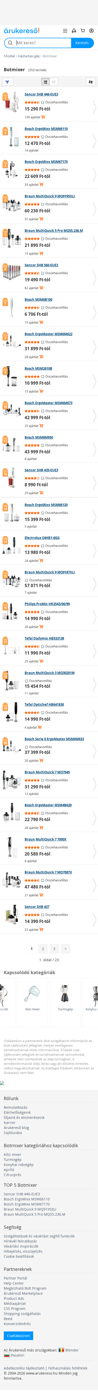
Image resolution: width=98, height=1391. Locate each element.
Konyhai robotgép (19, 1164)
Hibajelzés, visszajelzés (23, 1251)
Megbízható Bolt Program (25, 1288)
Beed (8, 1318)
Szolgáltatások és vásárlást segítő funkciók (39, 1236)
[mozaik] (54, 81)
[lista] (45, 81)
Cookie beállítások (19, 1256)
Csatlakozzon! (18, 1335)
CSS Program (14, 1308)
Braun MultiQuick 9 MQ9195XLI (30, 1209)
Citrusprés (12, 1174)
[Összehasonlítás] (74, 31)
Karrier (10, 1122)
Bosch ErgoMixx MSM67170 (27, 1204)
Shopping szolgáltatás (22, 1313)
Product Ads (14, 1298)
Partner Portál (15, 1278)
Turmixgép (65, 1009)
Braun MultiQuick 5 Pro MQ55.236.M (34, 1214)
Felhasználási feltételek (67, 1368)
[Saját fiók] (91, 31)
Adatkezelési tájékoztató (24, 1368)
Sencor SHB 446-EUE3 (22, 1194)
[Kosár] (82, 31)
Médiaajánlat (15, 1303)
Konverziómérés (17, 1323)
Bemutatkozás (15, 1107)
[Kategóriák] (65, 31)
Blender (72, 1350)
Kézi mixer (32, 1009)
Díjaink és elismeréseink (24, 1117)
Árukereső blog (16, 1127)
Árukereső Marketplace (23, 1293)
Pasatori (17, 1355)
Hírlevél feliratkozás (20, 1241)
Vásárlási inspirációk (21, 1246)
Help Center (14, 1283)
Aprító (9, 1169)
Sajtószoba (13, 1132)
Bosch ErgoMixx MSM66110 (27, 1199)
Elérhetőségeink (17, 1112)
